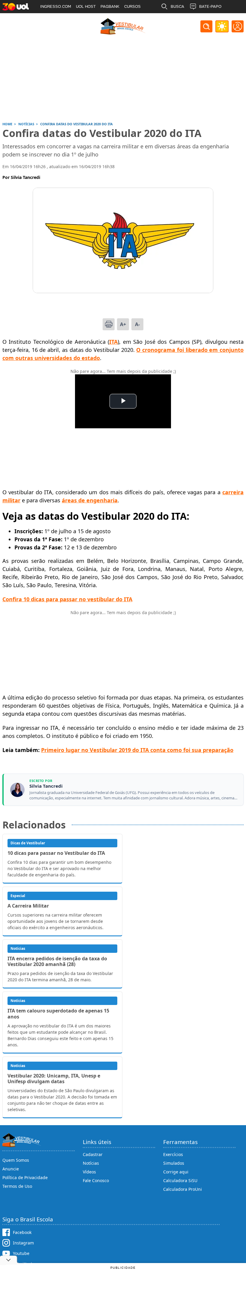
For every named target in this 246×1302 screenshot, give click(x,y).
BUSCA (177, 6)
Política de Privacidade (25, 1177)
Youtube (21, 1253)
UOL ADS (48, 19)
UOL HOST (86, 6)
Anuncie (10, 1169)
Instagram (23, 1243)
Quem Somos (15, 1160)
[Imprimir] (109, 324)
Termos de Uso (17, 1186)
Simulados (173, 1163)
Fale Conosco (96, 1180)
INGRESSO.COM (55, 6)
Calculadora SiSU (180, 1180)
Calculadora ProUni (182, 1189)
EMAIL (177, 19)
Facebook (22, 1232)
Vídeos (89, 1172)
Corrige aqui (175, 1172)
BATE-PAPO (210, 6)
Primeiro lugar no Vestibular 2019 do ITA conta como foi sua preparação (137, 750)
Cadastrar (93, 1154)
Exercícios (173, 1154)
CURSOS (132, 6)
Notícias (91, 1163)
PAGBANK (109, 6)
